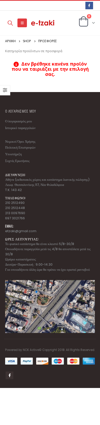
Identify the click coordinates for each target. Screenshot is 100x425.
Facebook (9, 375)
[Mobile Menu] (22, 23)
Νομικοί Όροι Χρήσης (20, 141)
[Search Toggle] (10, 23)
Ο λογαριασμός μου (18, 121)
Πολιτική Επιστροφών (20, 147)
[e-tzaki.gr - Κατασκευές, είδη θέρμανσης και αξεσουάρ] (43, 23)
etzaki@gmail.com (20, 231)
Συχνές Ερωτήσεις (17, 160)
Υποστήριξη (13, 154)
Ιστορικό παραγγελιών (20, 127)
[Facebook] (89, 5)
